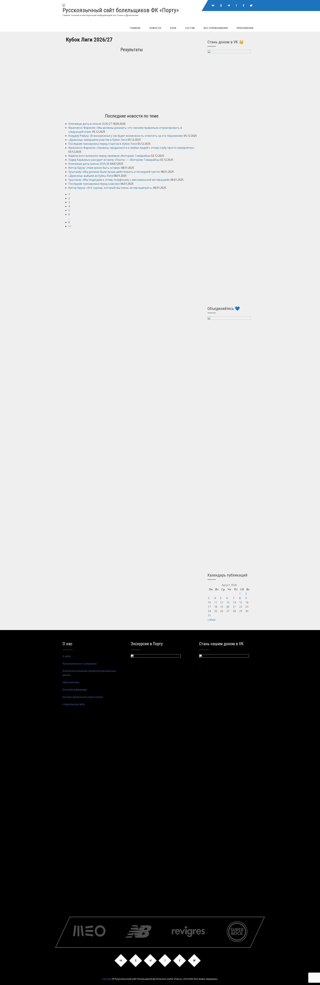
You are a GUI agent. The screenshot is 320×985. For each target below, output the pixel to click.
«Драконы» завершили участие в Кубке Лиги (97, 140)
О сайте (66, 656)
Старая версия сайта (73, 704)
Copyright (107, 978)
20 (227, 607)
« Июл (212, 620)
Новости (155, 28)
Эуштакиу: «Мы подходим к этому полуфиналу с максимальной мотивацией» (119, 180)
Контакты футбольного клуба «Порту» (82, 696)
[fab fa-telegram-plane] (229, 5)
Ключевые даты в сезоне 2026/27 (90, 124)
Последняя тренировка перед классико (94, 184)
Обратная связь (71, 682)
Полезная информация (74, 689)
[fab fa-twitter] (251, 5)
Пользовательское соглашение (79, 663)
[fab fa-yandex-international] (236, 5)
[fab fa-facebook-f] (243, 5)
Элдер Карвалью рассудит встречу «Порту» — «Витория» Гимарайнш (114, 160)
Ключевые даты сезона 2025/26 (89, 164)
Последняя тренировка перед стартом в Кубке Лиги (102, 144)
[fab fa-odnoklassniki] (221, 5)
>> (69, 226)
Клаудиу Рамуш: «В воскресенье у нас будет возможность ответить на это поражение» (125, 136)
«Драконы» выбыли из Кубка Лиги (90, 176)
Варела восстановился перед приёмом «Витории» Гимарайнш (109, 156)
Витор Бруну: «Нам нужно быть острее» (94, 168)
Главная (135, 28)
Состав (190, 28)
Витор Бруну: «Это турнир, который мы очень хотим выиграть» (110, 188)
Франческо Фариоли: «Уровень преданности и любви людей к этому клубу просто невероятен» (131, 148)
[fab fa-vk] (213, 5)
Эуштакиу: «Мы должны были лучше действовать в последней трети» (114, 172)
